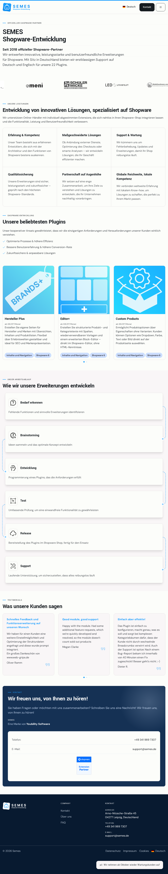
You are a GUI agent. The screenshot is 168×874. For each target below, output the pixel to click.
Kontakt (147, 7)
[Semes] (17, 7)
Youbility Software (38, 724)
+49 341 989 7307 (145, 739)
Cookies (144, 851)
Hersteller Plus (15, 319)
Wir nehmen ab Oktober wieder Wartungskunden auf (132, 865)
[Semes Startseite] (15, 806)
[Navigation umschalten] (160, 7)
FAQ (63, 822)
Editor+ (65, 319)
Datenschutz (113, 851)
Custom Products (127, 319)
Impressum (130, 851)
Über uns (66, 816)
